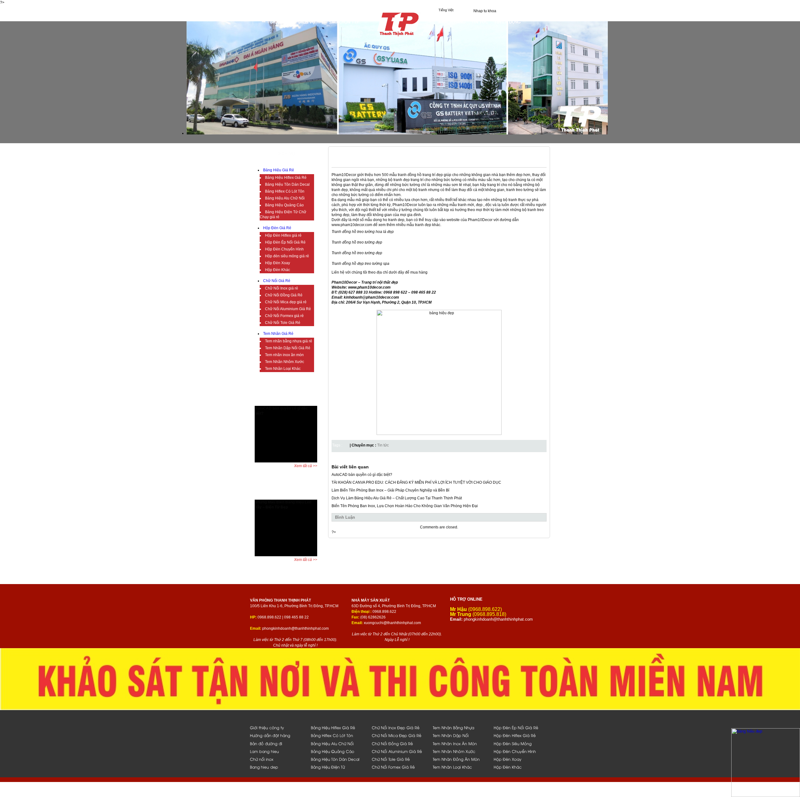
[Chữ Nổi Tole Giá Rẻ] (399, 759)
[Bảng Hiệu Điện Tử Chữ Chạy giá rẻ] (338, 767)
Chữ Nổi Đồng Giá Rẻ (283, 295)
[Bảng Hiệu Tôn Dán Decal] (338, 759)
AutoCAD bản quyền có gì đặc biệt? (362, 474)
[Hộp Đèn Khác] (521, 767)
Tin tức (383, 445)
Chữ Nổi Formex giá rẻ (284, 316)
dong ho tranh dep (388, 220)
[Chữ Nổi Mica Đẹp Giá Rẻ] (399, 735)
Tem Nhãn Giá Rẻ (278, 333)
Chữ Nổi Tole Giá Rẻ (282, 322)
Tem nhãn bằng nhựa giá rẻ (288, 341)
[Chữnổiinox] (277, 759)
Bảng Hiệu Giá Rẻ (278, 170)
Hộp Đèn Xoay (277, 263)
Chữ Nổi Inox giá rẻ (281, 288)
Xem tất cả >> (305, 466)
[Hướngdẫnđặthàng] (277, 735)
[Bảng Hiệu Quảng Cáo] (338, 751)
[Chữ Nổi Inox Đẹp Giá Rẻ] (399, 727)
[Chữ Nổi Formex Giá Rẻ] (399, 767)
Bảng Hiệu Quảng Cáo (284, 205)
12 (311, 401)
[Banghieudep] (277, 767)
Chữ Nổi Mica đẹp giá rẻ (286, 302)
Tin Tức (480, 22)
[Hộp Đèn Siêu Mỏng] (521, 743)
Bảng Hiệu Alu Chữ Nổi (285, 198)
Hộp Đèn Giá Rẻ (277, 228)
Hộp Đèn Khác (277, 270)
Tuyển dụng (507, 22)
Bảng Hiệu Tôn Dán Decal (287, 184)
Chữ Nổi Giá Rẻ (276, 281)
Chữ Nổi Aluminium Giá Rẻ (288, 309)
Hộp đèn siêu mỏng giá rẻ (287, 256)
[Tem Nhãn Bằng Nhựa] (460, 727)
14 (321, 401)
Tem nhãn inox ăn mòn (284, 355)
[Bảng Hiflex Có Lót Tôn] (338, 735)
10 (302, 401)
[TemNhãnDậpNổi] (460, 735)
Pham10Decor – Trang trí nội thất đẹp (365, 282)
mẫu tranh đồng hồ (405, 175)
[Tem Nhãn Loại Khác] (460, 767)
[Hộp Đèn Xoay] (521, 759)
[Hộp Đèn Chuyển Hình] (521, 751)
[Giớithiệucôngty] (277, 727)
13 (316, 401)
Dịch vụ (306, 22)
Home (261, 21)
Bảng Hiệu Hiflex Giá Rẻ (286, 177)
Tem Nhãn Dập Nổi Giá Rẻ (287, 348)
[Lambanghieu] (277, 751)
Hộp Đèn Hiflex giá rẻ (283, 235)
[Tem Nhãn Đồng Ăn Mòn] (460, 759)
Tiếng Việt (445, 10)
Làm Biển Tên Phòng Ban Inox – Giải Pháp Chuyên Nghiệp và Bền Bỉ (390, 490)
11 (307, 401)
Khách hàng (452, 22)
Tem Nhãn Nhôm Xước (284, 362)
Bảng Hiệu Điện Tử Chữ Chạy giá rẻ (283, 214)
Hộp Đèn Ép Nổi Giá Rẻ (285, 242)
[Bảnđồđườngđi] (277, 743)
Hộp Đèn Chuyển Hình (284, 249)
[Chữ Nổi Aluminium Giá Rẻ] (399, 751)
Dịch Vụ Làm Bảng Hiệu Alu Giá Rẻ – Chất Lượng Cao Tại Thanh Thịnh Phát (397, 498)
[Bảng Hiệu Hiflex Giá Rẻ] (338, 727)
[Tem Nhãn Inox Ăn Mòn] (460, 743)
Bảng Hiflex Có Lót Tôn (284, 191)
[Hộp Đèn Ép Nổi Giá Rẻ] (521, 727)
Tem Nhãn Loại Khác (283, 368)
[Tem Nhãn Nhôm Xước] (460, 751)
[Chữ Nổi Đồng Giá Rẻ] (399, 743)
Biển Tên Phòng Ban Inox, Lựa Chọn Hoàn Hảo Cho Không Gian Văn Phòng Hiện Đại (405, 506)
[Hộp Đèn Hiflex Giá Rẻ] (521, 735)
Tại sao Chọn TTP (340, 22)
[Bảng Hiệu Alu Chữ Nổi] (338, 743)
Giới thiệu (281, 22)
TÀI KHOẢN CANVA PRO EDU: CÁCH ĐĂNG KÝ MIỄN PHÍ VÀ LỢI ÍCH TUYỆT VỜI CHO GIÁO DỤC (416, 482)
